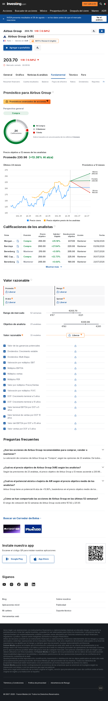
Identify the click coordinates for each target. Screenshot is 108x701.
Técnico (73, 74)
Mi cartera (7, 610)
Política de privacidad (37, 683)
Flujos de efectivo (59, 82)
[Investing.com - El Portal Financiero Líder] (16, 4)
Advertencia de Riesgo (60, 683)
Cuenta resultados (31, 82)
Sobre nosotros (63, 599)
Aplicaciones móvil (10, 605)
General (7, 74)
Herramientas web (10, 616)
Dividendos (83, 82)
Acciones (7, 11)
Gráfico (20, 74)
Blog (4, 599)
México (43, 11)
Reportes (96, 82)
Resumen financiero (11, 82)
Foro (83, 74)
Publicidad (61, 605)
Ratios (73, 82)
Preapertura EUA (58, 11)
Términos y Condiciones (13, 683)
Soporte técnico (63, 610)
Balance (45, 82)
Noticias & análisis (37, 74)
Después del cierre (79, 11)
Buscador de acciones (26, 11)
